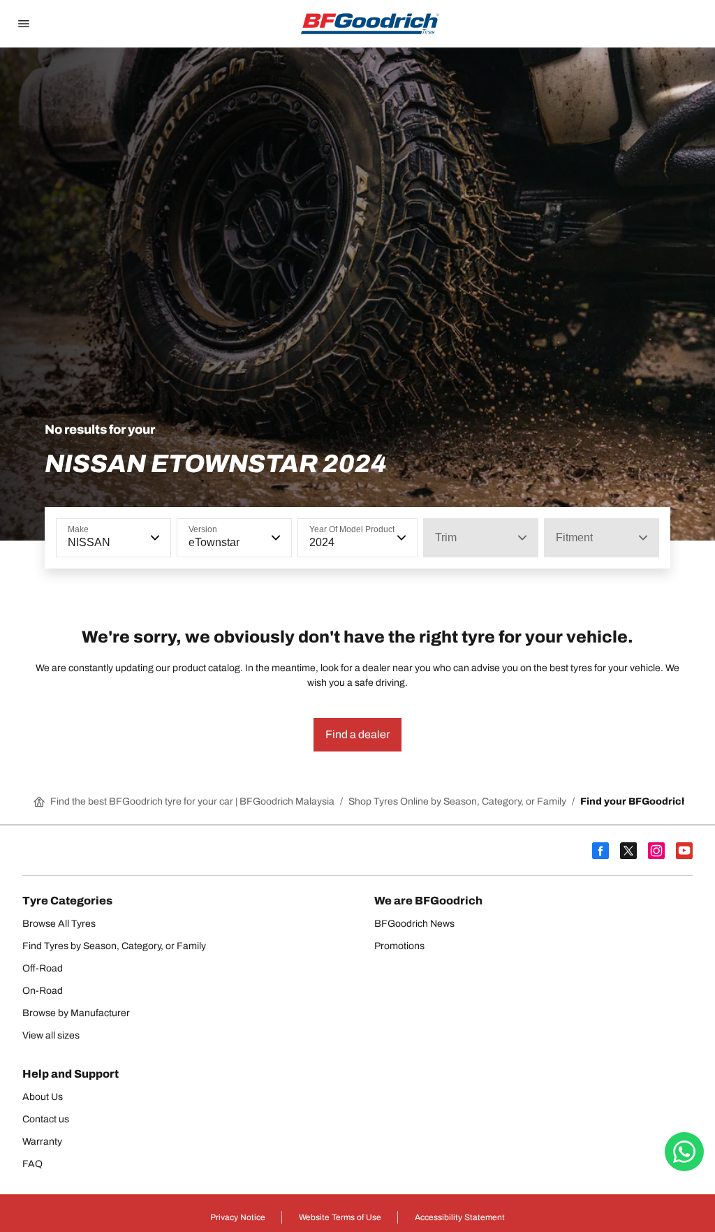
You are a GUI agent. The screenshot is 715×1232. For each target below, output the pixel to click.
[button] (153, 538)
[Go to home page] (370, 23)
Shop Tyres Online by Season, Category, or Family (457, 801)
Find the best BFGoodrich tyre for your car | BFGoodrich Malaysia (192, 801)
